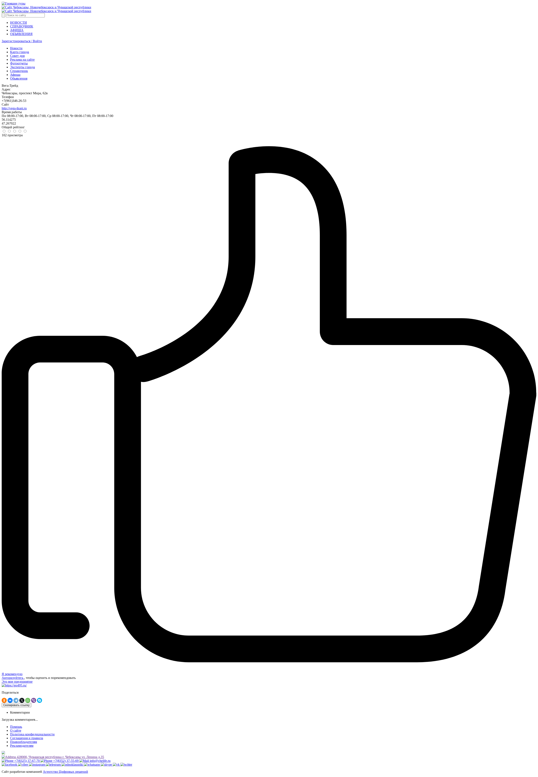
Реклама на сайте (22, 59)
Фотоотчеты (19, 63)
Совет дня (17, 56)
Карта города (19, 52)
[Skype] (39, 700)
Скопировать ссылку (16, 705)
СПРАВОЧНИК (21, 26)
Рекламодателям (21, 745)
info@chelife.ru (100, 761)
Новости (16, 48)
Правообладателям (23, 742)
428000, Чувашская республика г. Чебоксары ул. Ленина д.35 (60, 757)
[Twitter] (126, 764)
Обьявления (18, 78)
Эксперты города (22, 67)
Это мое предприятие (17, 681)
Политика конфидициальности (32, 734)
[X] (21, 700)
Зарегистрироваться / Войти (22, 41)
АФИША (17, 30)
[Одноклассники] (4, 700)
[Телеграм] (54, 764)
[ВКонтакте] (10, 700)
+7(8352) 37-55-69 (65, 761)
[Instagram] (37, 764)
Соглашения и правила (26, 738)
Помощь (16, 726)
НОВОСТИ (18, 22)
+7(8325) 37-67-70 (27, 761)
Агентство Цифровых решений (65, 771)
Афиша (15, 74)
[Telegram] (15, 700)
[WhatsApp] (27, 700)
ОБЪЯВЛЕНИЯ (21, 34)
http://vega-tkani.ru (14, 108)
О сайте (15, 730)
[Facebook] (10, 764)
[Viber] (33, 700)
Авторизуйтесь (13, 678)
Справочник (19, 71)
